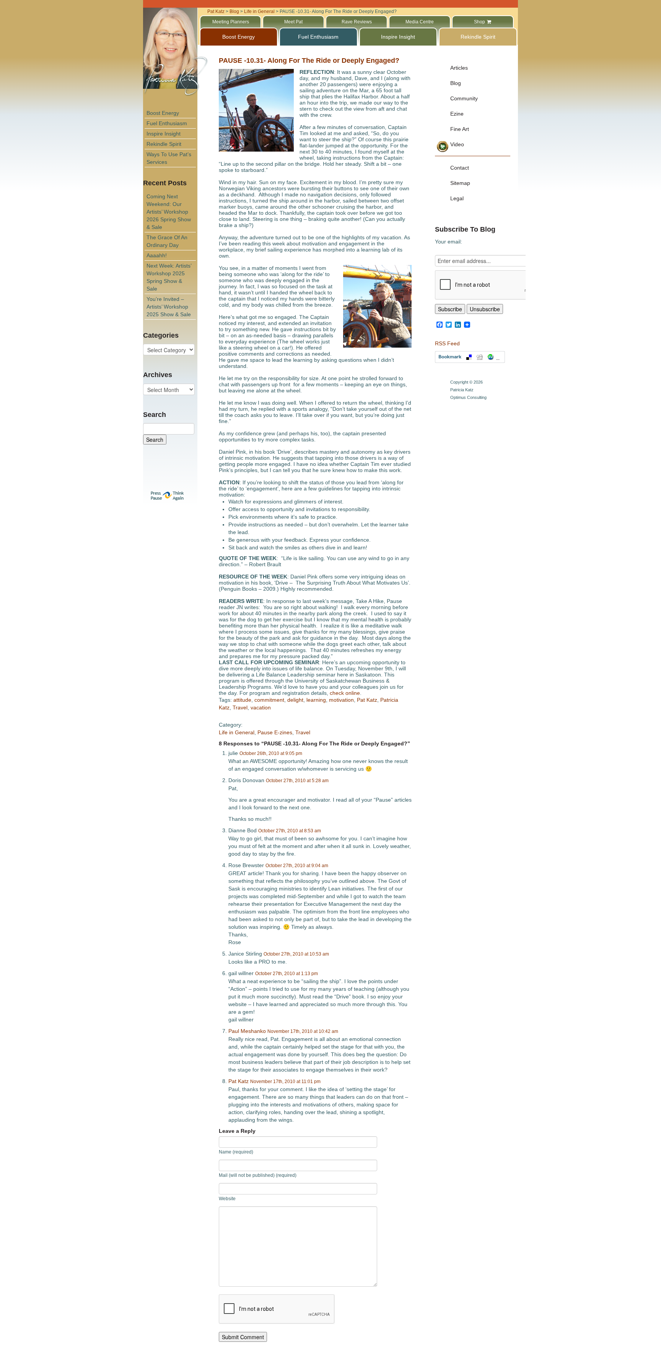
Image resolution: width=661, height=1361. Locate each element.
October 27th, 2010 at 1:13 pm (286, 973)
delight (295, 700)
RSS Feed (447, 343)
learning (316, 700)
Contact (459, 168)
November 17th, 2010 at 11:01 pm (285, 1081)
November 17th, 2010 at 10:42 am (302, 1031)
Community (464, 98)
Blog (455, 83)
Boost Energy (163, 113)
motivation (341, 700)
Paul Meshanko (247, 1031)
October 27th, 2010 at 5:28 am (297, 780)
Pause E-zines (274, 732)
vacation (261, 707)
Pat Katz (367, 700)
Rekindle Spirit (164, 144)
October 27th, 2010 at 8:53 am (289, 830)
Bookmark (470, 357)
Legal (457, 198)
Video (457, 144)
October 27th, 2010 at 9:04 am (296, 865)
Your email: (448, 242)
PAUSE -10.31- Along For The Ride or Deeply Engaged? (309, 60)
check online (345, 693)
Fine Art (459, 129)
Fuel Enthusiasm (167, 123)
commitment (269, 700)
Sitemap (460, 183)
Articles (459, 68)
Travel (240, 707)
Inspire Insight (164, 134)
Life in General (236, 732)
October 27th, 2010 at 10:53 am (296, 954)
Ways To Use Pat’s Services (169, 158)
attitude (242, 700)
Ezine (457, 114)
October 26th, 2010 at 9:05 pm (270, 753)
